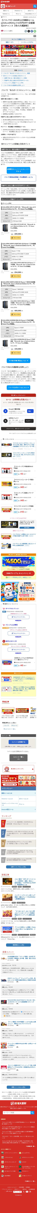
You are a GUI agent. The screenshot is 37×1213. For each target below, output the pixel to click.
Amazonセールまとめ (7, 798)
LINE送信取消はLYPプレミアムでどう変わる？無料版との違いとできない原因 (19, 842)
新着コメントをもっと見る (18, 1087)
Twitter (24, 1191)
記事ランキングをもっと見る (18, 867)
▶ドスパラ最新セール (18, 39)
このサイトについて (12, 1187)
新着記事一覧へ (31, 1146)
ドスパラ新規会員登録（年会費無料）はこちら (18, 178)
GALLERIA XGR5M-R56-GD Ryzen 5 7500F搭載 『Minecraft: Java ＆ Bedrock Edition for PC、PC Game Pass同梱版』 (23, 341)
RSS (30, 1191)
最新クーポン (10, 42)
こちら (22, 746)
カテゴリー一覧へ (10, 729)
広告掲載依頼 (32, 1189)
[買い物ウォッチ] (5, 2)
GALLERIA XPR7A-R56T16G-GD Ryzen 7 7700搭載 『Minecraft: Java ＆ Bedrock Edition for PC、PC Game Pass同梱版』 (23, 264)
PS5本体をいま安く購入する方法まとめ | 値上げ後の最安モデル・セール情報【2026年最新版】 (20, 833)
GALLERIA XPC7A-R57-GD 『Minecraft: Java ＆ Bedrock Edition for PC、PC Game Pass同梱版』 (23, 226)
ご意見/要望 (21, 1187)
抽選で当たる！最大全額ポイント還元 (15, 78)
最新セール (6, 10)
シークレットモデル (27, 42)
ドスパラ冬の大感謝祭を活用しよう (14, 85)
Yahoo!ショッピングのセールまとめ (10, 804)
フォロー (29, 421)
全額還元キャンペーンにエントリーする (18, 170)
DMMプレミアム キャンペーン (18, 573)
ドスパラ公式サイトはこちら (17, 387)
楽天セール (31, 10)
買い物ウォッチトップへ (17, 768)
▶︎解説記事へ (18, 620)
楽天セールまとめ (23, 798)
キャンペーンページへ (19, 617)
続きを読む (27, 527)
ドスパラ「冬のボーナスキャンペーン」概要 (16, 73)
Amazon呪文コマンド (30, 14)
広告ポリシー (17, 1189)
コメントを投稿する (18, 742)
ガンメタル (17, 237)
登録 (30, 411)
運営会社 (25, 1189)
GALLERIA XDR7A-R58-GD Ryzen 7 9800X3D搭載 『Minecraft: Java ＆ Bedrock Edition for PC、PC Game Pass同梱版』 (23, 302)
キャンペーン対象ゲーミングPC (13, 83)
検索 (32, 1112)
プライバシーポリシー (7, 1189)
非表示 (20, 70)
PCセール (18, 14)
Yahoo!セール (6, 14)
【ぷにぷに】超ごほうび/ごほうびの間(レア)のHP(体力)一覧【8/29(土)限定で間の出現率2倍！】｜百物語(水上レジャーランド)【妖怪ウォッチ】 (18, 1142)
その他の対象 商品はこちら (17, 360)
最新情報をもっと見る (18, 945)
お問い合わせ (9, 1191)
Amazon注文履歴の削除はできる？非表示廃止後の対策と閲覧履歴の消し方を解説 (19, 859)
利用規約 (28, 1187)
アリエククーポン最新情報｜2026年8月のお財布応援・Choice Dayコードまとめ (20, 823)
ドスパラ (6, 725)
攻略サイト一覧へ (30, 1181)
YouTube (27, 1192)
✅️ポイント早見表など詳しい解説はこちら (18, 577)
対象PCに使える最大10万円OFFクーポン (16, 80)
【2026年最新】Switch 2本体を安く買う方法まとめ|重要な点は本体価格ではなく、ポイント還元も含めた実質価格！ (20, 852)
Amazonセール (18, 10)
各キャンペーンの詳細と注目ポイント (14, 76)
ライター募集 (18, 1191)
